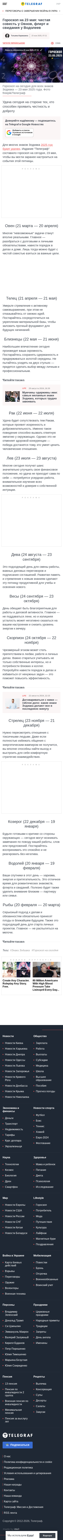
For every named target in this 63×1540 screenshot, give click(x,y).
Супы (39, 1395)
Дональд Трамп (14, 1320)
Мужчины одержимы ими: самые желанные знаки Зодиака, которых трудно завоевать (40, 397)
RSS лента (10, 1512)
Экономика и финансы (11, 1109)
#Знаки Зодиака (20, 950)
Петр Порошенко (15, 1348)
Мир (5, 1198)
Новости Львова (15, 1065)
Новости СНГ (13, 1222)
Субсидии (42, 1060)
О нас (7, 1456)
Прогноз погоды (45, 1091)
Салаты (40, 1406)
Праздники (40, 1304)
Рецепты (39, 1376)
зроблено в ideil (11, 1529)
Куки (30, 1535)
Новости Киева (14, 1043)
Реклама (9, 1479)
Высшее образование (44, 1078)
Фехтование (43, 1143)
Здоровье (39, 1157)
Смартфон (11, 1187)
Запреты (41, 1331)
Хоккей (40, 1132)
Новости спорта (43, 1108)
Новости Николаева (17, 1097)
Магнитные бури (46, 1238)
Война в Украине (13, 1255)
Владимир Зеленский (11, 1313)
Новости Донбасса (16, 1085)
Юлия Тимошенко (15, 1354)
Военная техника (15, 1293)
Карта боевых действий (13, 1264)
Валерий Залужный (17, 1337)
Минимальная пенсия (13, 1411)
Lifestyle (38, 1198)
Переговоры (12, 1276)
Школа (40, 1071)
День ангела (43, 1337)
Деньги (9, 1118)
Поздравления (44, 1244)
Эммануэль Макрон (16, 1331)
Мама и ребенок (45, 1164)
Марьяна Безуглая (16, 1360)
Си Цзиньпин (13, 1326)
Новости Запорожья (17, 1071)
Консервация (44, 1389)
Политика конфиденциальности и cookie (28, 1462)
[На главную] (31, 4)
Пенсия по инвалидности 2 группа (14, 1392)
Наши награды (13, 1484)
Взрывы (10, 1271)
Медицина (42, 1065)
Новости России (14, 1216)
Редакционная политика (18, 1467)
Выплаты (41, 1054)
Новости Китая (14, 1227)
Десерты (41, 1400)
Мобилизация (42, 1255)
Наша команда (13, 1495)
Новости (8, 1036)
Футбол (40, 1115)
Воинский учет (44, 1285)
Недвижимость (14, 1129)
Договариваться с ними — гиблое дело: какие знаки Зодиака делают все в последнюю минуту (40, 704)
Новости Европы (15, 1205)
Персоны (9, 1304)
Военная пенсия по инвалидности (16, 1402)
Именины (41, 1343)
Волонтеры (12, 1288)
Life (24, 388)
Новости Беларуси (16, 1233)
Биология (10, 1175)
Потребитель (43, 1210)
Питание (41, 1170)
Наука (6, 1157)
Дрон (8, 1181)
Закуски (40, 1412)
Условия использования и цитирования (27, 1473)
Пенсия (7, 1376)
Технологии (12, 1164)
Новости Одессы (15, 1060)
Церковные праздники (43, 1313)
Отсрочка (41, 1273)
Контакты (9, 1490)
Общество (40, 1036)
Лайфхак (41, 1233)
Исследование (44, 1187)
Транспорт (11, 1123)
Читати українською (14, 43)
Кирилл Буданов (15, 1343)
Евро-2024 (42, 1137)
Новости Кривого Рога (15, 1078)
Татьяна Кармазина (19, 36)
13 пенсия (11, 1383)
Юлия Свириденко (16, 1365)
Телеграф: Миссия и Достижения (23, 1507)
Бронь (39, 1268)
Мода (39, 1216)
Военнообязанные (47, 1279)
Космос (9, 1170)
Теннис (40, 1126)
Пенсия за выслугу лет (16, 1420)
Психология (43, 1181)
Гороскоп (41, 1205)
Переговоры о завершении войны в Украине (33, 11)
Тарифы (10, 1135)
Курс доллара (13, 1140)
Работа (40, 1048)
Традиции (41, 1326)
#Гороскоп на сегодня (45, 950)
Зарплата (41, 1043)
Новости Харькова (16, 1048)
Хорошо (47, 1535)
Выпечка (41, 1383)
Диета (39, 1175)
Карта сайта (11, 1501)
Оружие (9, 1282)
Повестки (41, 1262)
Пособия (41, 1085)
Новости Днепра (15, 1054)
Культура (41, 1227)
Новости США (13, 1210)
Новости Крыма (14, 1091)
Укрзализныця (13, 1146)
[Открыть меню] (5, 4)
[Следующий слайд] (60, 11)
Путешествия (44, 1222)
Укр (58, 4)
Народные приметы (48, 1320)
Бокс (39, 1120)
